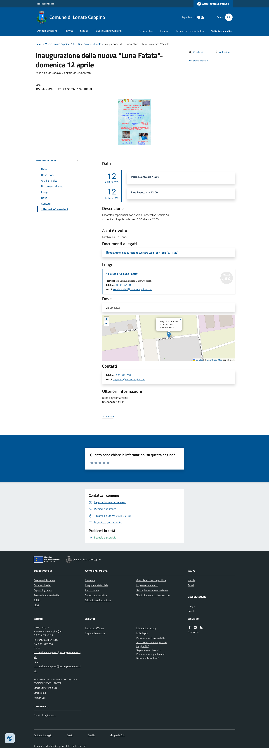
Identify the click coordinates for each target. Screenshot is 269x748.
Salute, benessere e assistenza (152, 590)
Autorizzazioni (92, 590)
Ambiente (90, 580)
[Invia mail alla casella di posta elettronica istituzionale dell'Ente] (57, 655)
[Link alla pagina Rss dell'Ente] (201, 627)
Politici (37, 600)
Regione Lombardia (45, 3)
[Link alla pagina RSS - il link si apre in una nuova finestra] (202, 17)
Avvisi (191, 585)
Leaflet (199, 359)
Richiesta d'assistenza (147, 658)
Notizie (191, 580)
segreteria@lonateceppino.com (129, 379)
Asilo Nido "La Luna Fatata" (122, 274)
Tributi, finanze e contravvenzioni (153, 595)
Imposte (164, 31)
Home (38, 44)
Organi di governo (43, 590)
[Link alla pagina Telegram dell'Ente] (195, 627)
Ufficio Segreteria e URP (46, 688)
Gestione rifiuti (146, 31)
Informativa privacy (146, 628)
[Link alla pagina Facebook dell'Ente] (189, 627)
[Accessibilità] (9, 738)
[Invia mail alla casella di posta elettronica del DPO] (49, 715)
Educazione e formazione (98, 600)
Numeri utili (39, 698)
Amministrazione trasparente (151, 642)
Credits (91, 735)
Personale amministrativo (47, 595)
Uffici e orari (40, 693)
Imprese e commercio (147, 585)
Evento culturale (92, 44)
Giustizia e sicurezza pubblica (151, 580)
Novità (69, 31)
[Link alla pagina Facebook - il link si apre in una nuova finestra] (195, 17)
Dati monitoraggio (43, 735)
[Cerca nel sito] (228, 17)
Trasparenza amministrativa (190, 31)
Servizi (84, 31)
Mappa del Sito (117, 735)
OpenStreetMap (214, 359)
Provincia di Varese (94, 628)
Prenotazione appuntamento (151, 654)
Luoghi (191, 606)
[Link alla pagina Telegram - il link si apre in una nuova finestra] (199, 17)
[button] (169, 335)
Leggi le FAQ (142, 646)
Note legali (142, 633)
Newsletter (193, 632)
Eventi (76, 44)
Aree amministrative (44, 580)
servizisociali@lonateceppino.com (132, 289)
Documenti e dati (42, 585)
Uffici (36, 605)
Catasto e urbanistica (96, 595)
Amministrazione (47, 31)
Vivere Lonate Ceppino (108, 31)
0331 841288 (124, 285)
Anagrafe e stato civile (96, 585)
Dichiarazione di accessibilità (150, 638)
